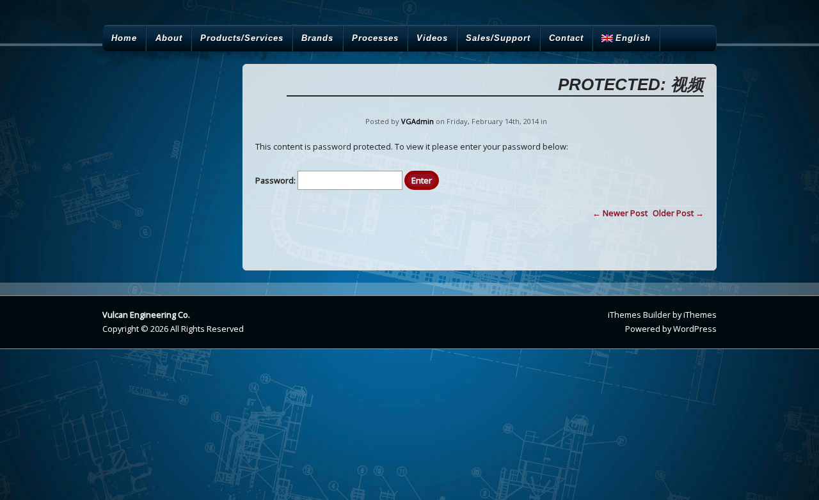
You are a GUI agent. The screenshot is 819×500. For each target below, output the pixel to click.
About (168, 38)
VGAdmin (417, 121)
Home (124, 38)
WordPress (695, 328)
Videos (432, 38)
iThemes (700, 314)
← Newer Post (620, 213)
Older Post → (678, 213)
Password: (276, 180)
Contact (566, 38)
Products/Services (241, 38)
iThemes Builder (639, 314)
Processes (375, 38)
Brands (317, 38)
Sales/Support (498, 38)
